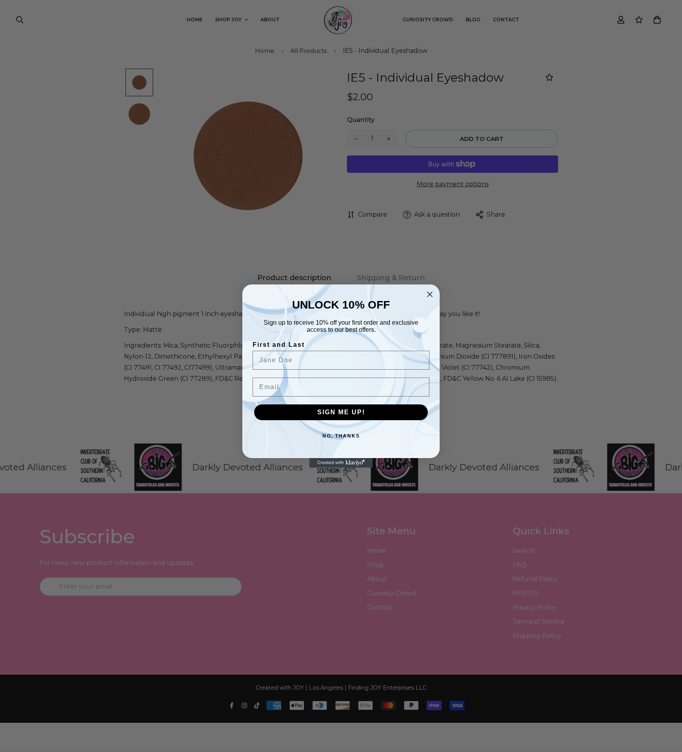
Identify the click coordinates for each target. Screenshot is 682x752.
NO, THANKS (341, 436)
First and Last (279, 344)
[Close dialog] (430, 294)
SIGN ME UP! (341, 412)
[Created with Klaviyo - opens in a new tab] (341, 463)
